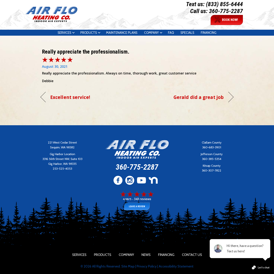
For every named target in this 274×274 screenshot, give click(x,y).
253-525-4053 (62, 168)
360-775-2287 (226, 11)
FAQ (171, 33)
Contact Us (192, 255)
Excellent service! (70, 97)
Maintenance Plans (121, 33)
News (146, 255)
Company (151, 33)
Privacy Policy (147, 266)
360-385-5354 (211, 159)
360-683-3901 (211, 147)
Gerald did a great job (199, 97)
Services (64, 33)
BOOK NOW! (230, 20)
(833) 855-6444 (224, 4)
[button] (73, 33)
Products (88, 33)
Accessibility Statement (176, 266)
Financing (208, 33)
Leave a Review (137, 206)
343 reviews (142, 199)
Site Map (127, 266)
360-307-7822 (211, 170)
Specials (187, 33)
